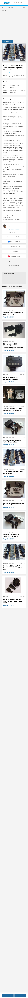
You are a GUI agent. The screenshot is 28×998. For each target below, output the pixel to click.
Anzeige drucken (15, 265)
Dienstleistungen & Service (14, 7)
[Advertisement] (14, 26)
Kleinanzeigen (5, 7)
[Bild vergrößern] (14, 52)
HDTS (9, 226)
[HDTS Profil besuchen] (4, 226)
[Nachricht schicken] (8, 995)
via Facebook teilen (15, 241)
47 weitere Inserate (14, 229)
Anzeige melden (15, 261)
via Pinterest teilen (15, 256)
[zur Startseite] (7, 3)
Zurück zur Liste (7, 41)
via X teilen (15, 251)
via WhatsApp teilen (15, 246)
